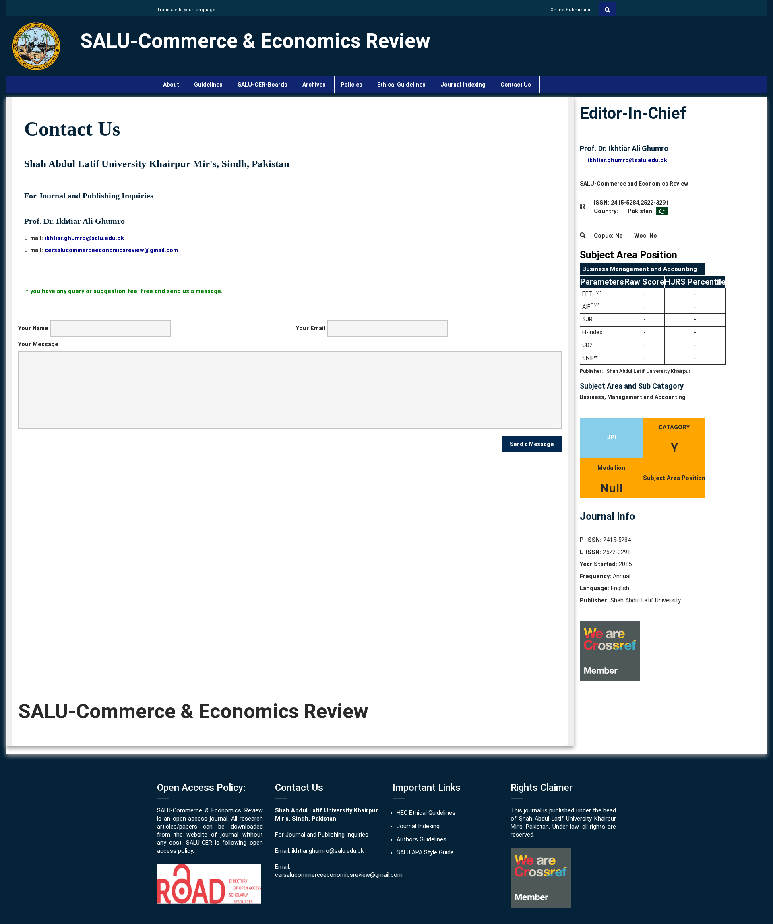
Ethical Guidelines (402, 84)
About (172, 84)
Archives (315, 84)
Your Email (310, 328)
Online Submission (571, 9)
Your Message (38, 344)
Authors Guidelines (421, 839)
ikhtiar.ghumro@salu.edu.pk (328, 851)
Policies (353, 84)
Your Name (33, 328)
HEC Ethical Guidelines (426, 813)
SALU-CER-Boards (264, 84)
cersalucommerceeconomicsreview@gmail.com (339, 875)
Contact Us (516, 84)
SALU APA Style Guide (425, 852)
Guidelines (209, 84)
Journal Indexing (464, 84)
